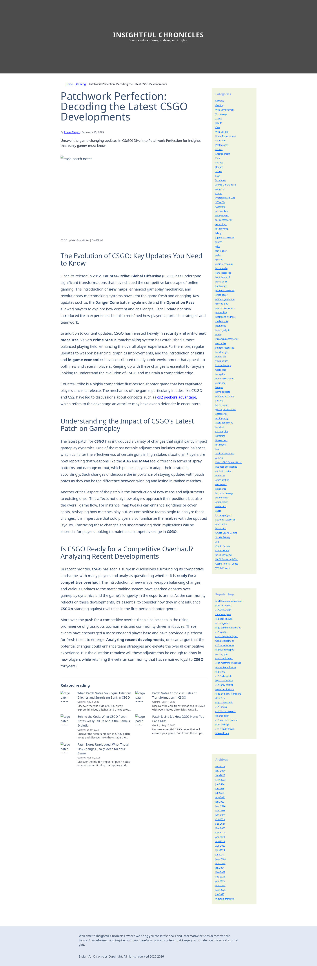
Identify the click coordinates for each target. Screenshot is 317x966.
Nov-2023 (220, 810)
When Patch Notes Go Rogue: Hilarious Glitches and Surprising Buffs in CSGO (104, 695)
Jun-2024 (219, 784)
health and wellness (225, 316)
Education (220, 140)
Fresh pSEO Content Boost (228, 462)
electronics (221, 484)
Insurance (220, 180)
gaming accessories (225, 409)
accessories (221, 413)
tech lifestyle (221, 352)
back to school (222, 277)
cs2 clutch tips (222, 724)
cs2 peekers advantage (176, 397)
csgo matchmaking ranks (228, 662)
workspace (220, 369)
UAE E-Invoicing (223, 554)
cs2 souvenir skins (224, 645)
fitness (218, 242)
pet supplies (221, 211)
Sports (218, 171)
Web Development (224, 109)
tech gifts (220, 374)
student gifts (221, 321)
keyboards (220, 488)
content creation (223, 471)
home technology (224, 493)
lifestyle (219, 400)
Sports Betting (222, 537)
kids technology (223, 365)
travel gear (221, 250)
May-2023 (220, 779)
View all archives (224, 898)
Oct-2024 (220, 832)
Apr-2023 (220, 837)
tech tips (219, 427)
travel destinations (224, 689)
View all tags (222, 733)
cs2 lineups (221, 707)
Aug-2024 (220, 797)
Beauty (219, 167)
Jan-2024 (219, 867)
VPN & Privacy (222, 568)
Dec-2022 (220, 872)
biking (218, 233)
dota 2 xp (220, 698)
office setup (221, 524)
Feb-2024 (220, 850)
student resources (224, 347)
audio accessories (224, 453)
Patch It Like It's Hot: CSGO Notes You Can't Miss (178, 719)
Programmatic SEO (225, 197)
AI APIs (219, 457)
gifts (217, 246)
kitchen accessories (225, 519)
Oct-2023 (220, 819)
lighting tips (221, 286)
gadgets (219, 189)
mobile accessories (225, 308)
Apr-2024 (220, 841)
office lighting (222, 480)
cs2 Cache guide (223, 676)
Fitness (219, 149)
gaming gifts (221, 303)
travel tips (220, 475)
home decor (221, 405)
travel (218, 334)
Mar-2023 (220, 863)
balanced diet (222, 715)
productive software (225, 667)
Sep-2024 (220, 823)
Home (69, 84)
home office (221, 281)
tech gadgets (222, 215)
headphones (221, 497)
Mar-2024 (220, 806)
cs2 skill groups (223, 605)
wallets (219, 255)
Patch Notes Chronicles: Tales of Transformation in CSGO (174, 695)
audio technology (224, 264)
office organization (224, 299)
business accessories (226, 466)
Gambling (220, 206)
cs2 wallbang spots (225, 649)
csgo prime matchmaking (228, 693)
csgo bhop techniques (226, 636)
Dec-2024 (220, 770)
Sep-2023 (220, 775)
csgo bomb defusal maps (228, 627)
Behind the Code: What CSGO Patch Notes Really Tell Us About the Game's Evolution (103, 721)
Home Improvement (225, 136)
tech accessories (223, 219)
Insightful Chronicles (158, 34)
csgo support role (224, 702)
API (217, 541)
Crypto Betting (222, 550)
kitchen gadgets (223, 515)
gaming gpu (221, 654)
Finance (219, 162)
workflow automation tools (228, 601)
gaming (219, 259)
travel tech (220, 506)
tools (217, 449)
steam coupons (223, 614)
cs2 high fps (221, 632)
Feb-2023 (220, 766)
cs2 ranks (220, 671)
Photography (221, 145)
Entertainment (222, 153)
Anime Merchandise (225, 184)
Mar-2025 (220, 885)
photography (221, 418)
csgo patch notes (224, 658)
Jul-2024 (219, 854)
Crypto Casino (222, 546)
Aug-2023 (220, 845)
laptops (219, 387)
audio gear (220, 383)
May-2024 (220, 859)
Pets (217, 158)
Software (220, 100)
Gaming (81, 84)
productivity (221, 312)
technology (221, 224)
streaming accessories (226, 338)
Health (218, 123)
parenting (220, 435)
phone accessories (224, 290)
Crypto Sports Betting (226, 532)
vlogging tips (221, 361)
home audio (221, 268)
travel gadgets (222, 330)
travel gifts (220, 356)
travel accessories (224, 378)
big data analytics (224, 680)
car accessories (223, 272)
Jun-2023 (219, 788)
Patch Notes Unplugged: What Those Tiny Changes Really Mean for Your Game (103, 748)
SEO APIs (220, 202)
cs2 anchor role (223, 610)
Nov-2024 (220, 815)
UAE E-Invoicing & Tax (226, 559)
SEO (217, 175)
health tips (220, 325)
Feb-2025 (220, 876)
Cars (217, 127)
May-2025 (220, 889)
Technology (221, 114)
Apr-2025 (220, 881)
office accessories (224, 396)
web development (224, 640)
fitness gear (221, 440)
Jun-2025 (219, 894)
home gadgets (222, 391)
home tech (220, 528)
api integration (222, 623)
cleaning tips (221, 431)
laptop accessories (224, 237)
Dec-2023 (220, 828)
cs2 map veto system (226, 720)
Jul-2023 (219, 792)
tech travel (220, 444)
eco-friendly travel (224, 729)
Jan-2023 (219, 801)
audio (218, 510)
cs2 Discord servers (225, 711)
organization (221, 502)
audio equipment (224, 422)
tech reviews (221, 228)
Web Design (221, 131)
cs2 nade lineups (223, 618)
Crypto (218, 193)
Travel (218, 118)
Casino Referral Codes (226, 563)
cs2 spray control (224, 684)
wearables (220, 343)
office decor (221, 294)
